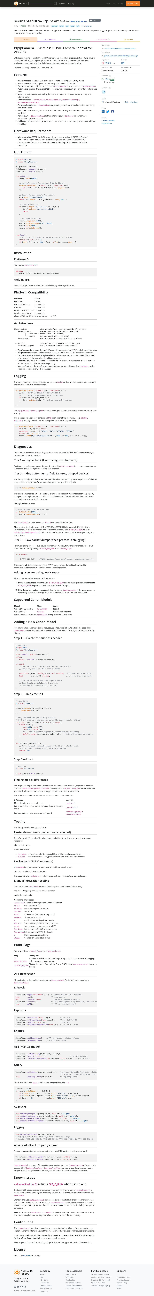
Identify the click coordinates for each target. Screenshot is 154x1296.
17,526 (108, 63)
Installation (51, 39)
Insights (130, 39)
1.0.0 (106, 79)
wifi (78, 26)
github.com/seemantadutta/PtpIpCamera (120, 48)
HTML (126, 102)
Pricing (71, 3)
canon (61, 26)
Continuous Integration (74, 1288)
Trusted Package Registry (100, 1286)
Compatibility (77, 39)
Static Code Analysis (73, 1283)
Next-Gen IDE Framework (100, 1280)
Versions (105, 76)
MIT (122, 63)
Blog (41, 1277)
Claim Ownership (108, 121)
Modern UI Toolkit (98, 1283)
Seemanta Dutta (78, 21)
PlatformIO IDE (71, 1274)
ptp (67, 26)
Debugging (70, 1277)
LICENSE (26, 1255)
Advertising (44, 1280)
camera (54, 26)
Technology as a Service (100, 1274)
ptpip (72, 26)
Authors (105, 88)
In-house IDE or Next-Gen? (101, 1277)
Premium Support (123, 1280)
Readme (27, 39)
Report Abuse (107, 123)
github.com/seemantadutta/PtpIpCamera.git (121, 56)
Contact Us (44, 1291)
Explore (62, 3)
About (42, 1274)
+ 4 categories (86, 26)
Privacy (42, 1288)
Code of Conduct (46, 1286)
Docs (119, 1274)
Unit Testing (70, 1280)
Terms (49, 1288)
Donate (119, 1286)
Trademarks (44, 1283)
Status (119, 1288)
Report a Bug (122, 1283)
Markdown (134, 102)
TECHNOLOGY (133, 3)
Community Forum (124, 1277)
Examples (104, 39)
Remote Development (74, 1286)
